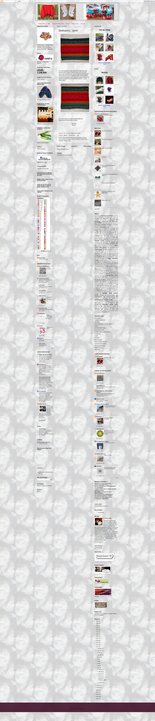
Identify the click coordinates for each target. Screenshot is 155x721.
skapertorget (112, 287)
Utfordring (97, 309)
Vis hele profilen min (99, 541)
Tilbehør (97, 304)
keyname (114, 252)
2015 (97, 644)
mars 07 (100, 678)
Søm (96, 303)
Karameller (109, 252)
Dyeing (101, 230)
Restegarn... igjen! (68, 30)
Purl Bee (96, 335)
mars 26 (100, 669)
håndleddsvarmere (109, 245)
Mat (117, 263)
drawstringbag (99, 228)
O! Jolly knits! (97, 333)
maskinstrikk (110, 263)
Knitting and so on (100, 453)
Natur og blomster (105, 270)
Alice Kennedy (98, 318)
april (98, 665)
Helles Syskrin (42, 295)
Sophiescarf (106, 291)
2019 (97, 636)
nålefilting (96, 275)
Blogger (82, 708)
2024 (97, 625)
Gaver (96, 239)
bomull (98, 225)
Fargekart (104, 232)
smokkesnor (102, 288)
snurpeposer (115, 288)
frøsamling (108, 237)
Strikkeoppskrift (111, 486)
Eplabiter (104, 231)
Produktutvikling (83, 139)
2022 (97, 629)
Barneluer (112, 220)
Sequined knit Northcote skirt (45, 339)
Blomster (110, 224)
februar (99, 685)
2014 (97, 646)
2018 (97, 638)
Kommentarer (108, 255)
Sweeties (102, 301)
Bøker (110, 225)
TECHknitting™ (100, 429)
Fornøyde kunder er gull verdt (45, 291)
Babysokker (97, 218)
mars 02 (100, 682)
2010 (97, 696)
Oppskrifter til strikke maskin (101, 276)
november (99, 650)
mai (98, 663)
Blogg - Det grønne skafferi (45, 354)
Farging (110, 232)
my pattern (104, 269)
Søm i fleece (104, 302)
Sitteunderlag (102, 287)
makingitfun (42, 313)
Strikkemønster (111, 296)
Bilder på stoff (108, 223)
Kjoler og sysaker (108, 253)
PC (106, 278)
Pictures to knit (113, 278)
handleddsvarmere (98, 242)
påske (115, 281)
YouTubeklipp (104, 311)
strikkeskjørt (97, 298)
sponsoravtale (113, 291)
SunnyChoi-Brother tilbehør (100, 343)
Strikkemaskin (111, 295)
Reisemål (110, 283)
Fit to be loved (42, 391)
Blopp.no (39, 491)
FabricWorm (42, 285)
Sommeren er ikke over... (107, 130)
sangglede (114, 285)
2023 (97, 627)
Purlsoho (101, 487)
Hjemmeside (75, 23)
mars (98, 667)
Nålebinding (114, 273)
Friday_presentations (99, 237)
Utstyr (113, 309)
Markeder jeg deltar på (99, 263)
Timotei (41, 325)
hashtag (106, 242)
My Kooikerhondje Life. (44, 442)
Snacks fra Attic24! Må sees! (101, 341)
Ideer (75, 137)
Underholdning (113, 307)
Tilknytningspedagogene (100, 345)
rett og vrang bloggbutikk (102, 114)
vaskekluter (104, 310)
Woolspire (98, 311)
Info (100, 247)
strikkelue (101, 295)
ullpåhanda (97, 307)
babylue (114, 217)
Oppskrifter (110, 275)
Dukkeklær (112, 228)
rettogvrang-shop (104, 284)
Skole (97, 288)
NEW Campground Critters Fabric (46, 309)
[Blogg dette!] (61, 135)
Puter (111, 281)
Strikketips (61, 140)
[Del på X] (63, 135)
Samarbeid (99, 285)
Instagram (109, 249)
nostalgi (96, 273)
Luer (96, 262)
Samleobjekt (107, 285)
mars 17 (100, 675)
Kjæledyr (116, 253)
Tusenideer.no (42, 364)
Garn (113, 237)
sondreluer (99, 291)
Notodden (115, 613)
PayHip (102, 278)
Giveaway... (104, 156)
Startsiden (74, 146)
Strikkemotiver (98, 296)
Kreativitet (84, 137)
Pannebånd (113, 276)
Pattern (96, 278)
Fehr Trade (97, 322)
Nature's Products (99, 493)
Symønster (108, 301)
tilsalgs (96, 306)
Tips (101, 306)
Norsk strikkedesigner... (100, 329)
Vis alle (117, 477)
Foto (105, 235)
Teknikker (112, 303)
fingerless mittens (98, 234)
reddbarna (101, 283)
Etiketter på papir (112, 231)
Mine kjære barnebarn (112, 266)
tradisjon (108, 306)
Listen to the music (107, 260)
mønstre (115, 269)
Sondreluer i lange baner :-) (108, 139)
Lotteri (115, 260)
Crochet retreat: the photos (102, 400)
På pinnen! (97, 337)
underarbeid (104, 307)
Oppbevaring (102, 275)
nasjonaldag (97, 270)
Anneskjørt (107, 217)
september (99, 654)
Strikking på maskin (102, 300)
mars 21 (100, 673)
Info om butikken (111, 247)
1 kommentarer (72, 135)
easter (117, 230)
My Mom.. (49, 405)
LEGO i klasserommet (43, 259)
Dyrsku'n (112, 230)
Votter (113, 310)
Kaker (102, 252)
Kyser (103, 258)
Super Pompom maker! (107, 148)
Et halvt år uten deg (43, 443)
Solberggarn (105, 290)
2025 (97, 623)
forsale (115, 234)
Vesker (108, 310)
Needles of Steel (100, 398)
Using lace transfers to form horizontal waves (105, 386)
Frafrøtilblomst (113, 235)
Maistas (114, 262)
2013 (97, 690)
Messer (103, 266)
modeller (73, 139)
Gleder (97, 241)
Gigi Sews (41, 338)
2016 (97, 642)
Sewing (96, 287)
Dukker (96, 230)
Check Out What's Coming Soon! (46, 286)
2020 (97, 634)
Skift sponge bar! (98, 339)
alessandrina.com (100, 385)
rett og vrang (99, 356)
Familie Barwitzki (100, 373)
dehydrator (96, 227)
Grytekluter (107, 240)
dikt (110, 227)
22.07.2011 (97, 215)
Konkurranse (115, 255)
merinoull (98, 266)
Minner (104, 267)
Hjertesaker (115, 244)
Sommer (110, 290)
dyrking (107, 230)
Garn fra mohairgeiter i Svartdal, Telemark (104, 323)
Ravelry (96, 283)
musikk (99, 269)
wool (117, 310)
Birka (115, 223)
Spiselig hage (42, 420)
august (98, 657)
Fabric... (110, 495)
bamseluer (97, 220)
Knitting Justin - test (106, 200)
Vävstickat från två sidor (109, 442)
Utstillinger (106, 309)
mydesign (110, 269)
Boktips (116, 224)
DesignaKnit (103, 227)
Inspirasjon (79, 137)
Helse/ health (97, 243)
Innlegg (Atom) (65, 149)
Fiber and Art (42, 343)
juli (98, 659)
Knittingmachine (99, 255)
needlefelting (97, 272)
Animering (101, 217)
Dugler (105, 228)
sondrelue (116, 290)
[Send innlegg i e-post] (77, 135)
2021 (97, 631)
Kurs (98, 258)
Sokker (98, 290)
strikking (113, 298)
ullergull (114, 306)
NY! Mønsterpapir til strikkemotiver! (102, 331)
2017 (97, 640)
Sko (117, 287)
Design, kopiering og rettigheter (108, 182)
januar (98, 687)
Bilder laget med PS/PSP (68, 137)
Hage (115, 240)
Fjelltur (104, 234)
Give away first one (113, 239)
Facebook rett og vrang (58, 23)
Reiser (115, 283)
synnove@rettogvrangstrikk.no (101, 506)
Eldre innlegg (87, 146)
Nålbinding (77, 139)
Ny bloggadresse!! (43, 344)
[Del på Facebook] (65, 135)
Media (112, 265)
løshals (101, 262)
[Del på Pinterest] (66, 135)
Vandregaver (97, 310)
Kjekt (96, 254)
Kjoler (101, 253)
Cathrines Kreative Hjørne (102, 404)
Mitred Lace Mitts (107, 455)
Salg (117, 284)
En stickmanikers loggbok (102, 441)
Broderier (104, 225)
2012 (97, 692)
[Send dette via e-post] (59, 135)
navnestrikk (114, 270)
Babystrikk (106, 218)
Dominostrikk (115, 227)
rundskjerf (112, 284)
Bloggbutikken (42, 23)
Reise (105, 283)
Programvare (113, 280)
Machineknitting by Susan (100, 327)
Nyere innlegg (61, 146)
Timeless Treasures (99, 347)
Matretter (107, 265)
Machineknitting (107, 262)
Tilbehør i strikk (67, 140)
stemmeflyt (97, 293)
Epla (49, 23)
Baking (113, 218)
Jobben (102, 251)
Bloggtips (104, 224)
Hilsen (107, 244)
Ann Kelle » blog (43, 308)
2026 (97, 621)
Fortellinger (97, 235)
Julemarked (113, 251)
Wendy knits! (97, 349)
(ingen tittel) (97, 209)
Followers (110, 234)
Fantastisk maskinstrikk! (100, 320)
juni (98, 661)
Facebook (97, 232)
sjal (107, 287)
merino (116, 265)
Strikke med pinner (110, 293)
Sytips (114, 301)
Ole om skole (42, 257)
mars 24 (100, 671)
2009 (97, 698)
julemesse (97, 252)
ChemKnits (99, 466)
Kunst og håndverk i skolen (65, 139)
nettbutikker (104, 272)
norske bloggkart (99, 615)
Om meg (83, 23)
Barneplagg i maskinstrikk (102, 221)
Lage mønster (112, 258)
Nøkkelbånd (101, 273)
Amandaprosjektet (106, 215)
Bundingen (99, 416)
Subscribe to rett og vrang (42, 168)
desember (99, 648)
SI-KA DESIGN (42, 290)
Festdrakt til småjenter (108, 115)
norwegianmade (111, 272)
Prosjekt (97, 281)
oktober (99, 652)
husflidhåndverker (100, 245)
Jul (107, 251)
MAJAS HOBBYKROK (44, 266)
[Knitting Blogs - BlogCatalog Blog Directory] (45, 473)
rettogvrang (97, 284)
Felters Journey (42, 404)
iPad (115, 249)
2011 (97, 694)
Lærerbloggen (42, 428)
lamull (100, 260)
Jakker (96, 251)
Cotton (115, 225)
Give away (103, 239)
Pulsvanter (104, 281)
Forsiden (68, 23)
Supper (97, 301)
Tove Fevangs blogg (44, 278)
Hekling (113, 242)
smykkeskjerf (109, 288)
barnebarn (104, 220)
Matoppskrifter (100, 265)
